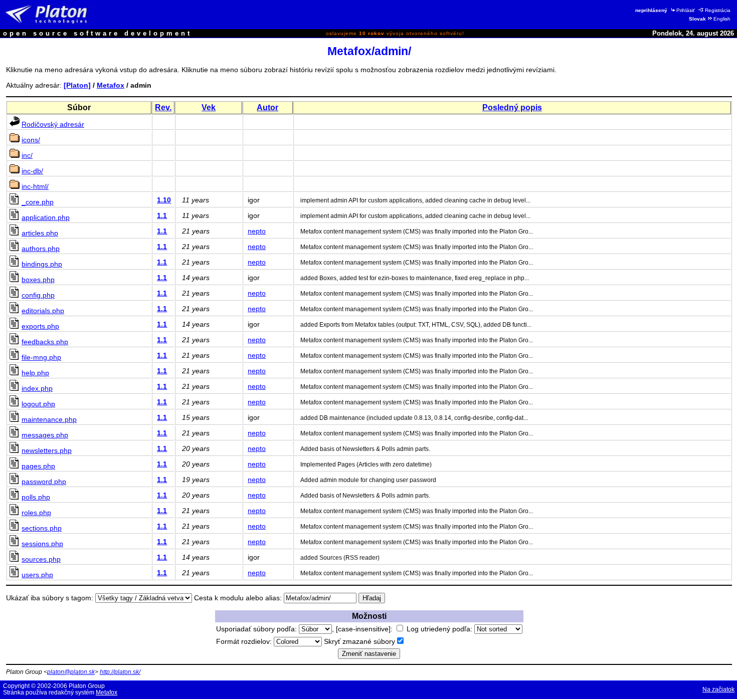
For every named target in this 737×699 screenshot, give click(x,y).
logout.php (38, 404)
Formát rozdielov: (245, 641)
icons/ (31, 140)
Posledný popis (512, 107)
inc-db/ (32, 171)
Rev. (163, 107)
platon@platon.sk (71, 671)
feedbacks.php (45, 342)
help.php (35, 373)
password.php (44, 482)
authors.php (41, 249)
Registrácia (717, 10)
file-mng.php (41, 357)
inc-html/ (35, 186)
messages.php (45, 435)
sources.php (41, 559)
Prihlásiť (685, 10)
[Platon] (77, 85)
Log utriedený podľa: (440, 629)
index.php (37, 388)
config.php (38, 295)
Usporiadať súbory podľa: (257, 629)
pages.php (38, 466)
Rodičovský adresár (53, 124)
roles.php (36, 513)
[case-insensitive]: (365, 629)
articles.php (40, 233)
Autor (267, 107)
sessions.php (42, 544)
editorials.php (43, 311)
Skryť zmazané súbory (359, 641)
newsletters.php (47, 450)
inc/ (27, 155)
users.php (37, 575)
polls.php (36, 497)
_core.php (38, 202)
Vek (209, 107)
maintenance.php (49, 419)
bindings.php (42, 264)
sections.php (42, 528)
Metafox (110, 85)
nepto (257, 231)
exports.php (40, 326)
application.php (46, 217)
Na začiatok (718, 689)
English (721, 19)
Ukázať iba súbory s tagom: (49, 598)
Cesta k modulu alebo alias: (238, 598)
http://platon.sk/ (120, 671)
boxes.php (38, 280)
